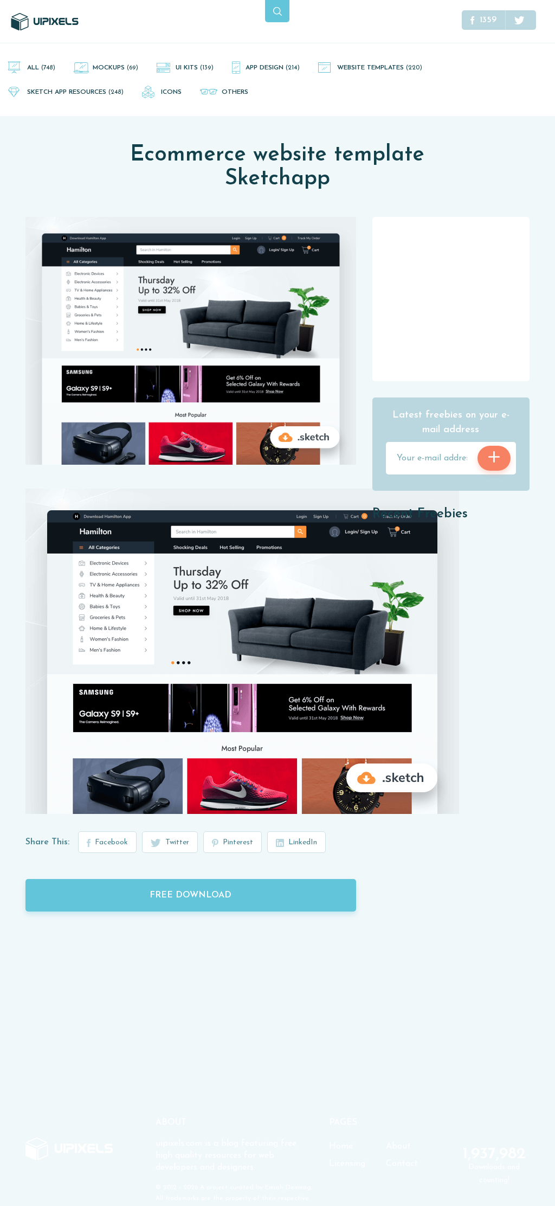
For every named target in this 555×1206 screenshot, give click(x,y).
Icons (171, 92)
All (41, 68)
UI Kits (195, 68)
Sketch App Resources (75, 92)
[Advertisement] (453, 298)
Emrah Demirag (288, 1187)
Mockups (115, 68)
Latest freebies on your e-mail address (450, 422)
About (398, 1146)
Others (235, 92)
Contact (402, 1163)
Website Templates (379, 68)
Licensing (347, 1163)
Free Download (190, 895)
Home (341, 1146)
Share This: (47, 842)
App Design (273, 68)
